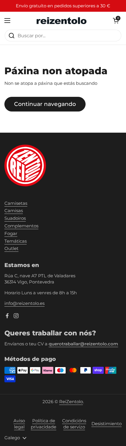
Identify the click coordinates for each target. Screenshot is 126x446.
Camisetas (15, 203)
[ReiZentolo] (61, 20)
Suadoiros (15, 218)
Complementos (21, 226)
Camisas (13, 210)
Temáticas (15, 241)
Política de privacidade (43, 424)
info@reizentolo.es (24, 303)
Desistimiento (106, 423)
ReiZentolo (71, 401)
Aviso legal (19, 424)
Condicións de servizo (74, 424)
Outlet (11, 248)
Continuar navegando (45, 103)
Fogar (10, 233)
